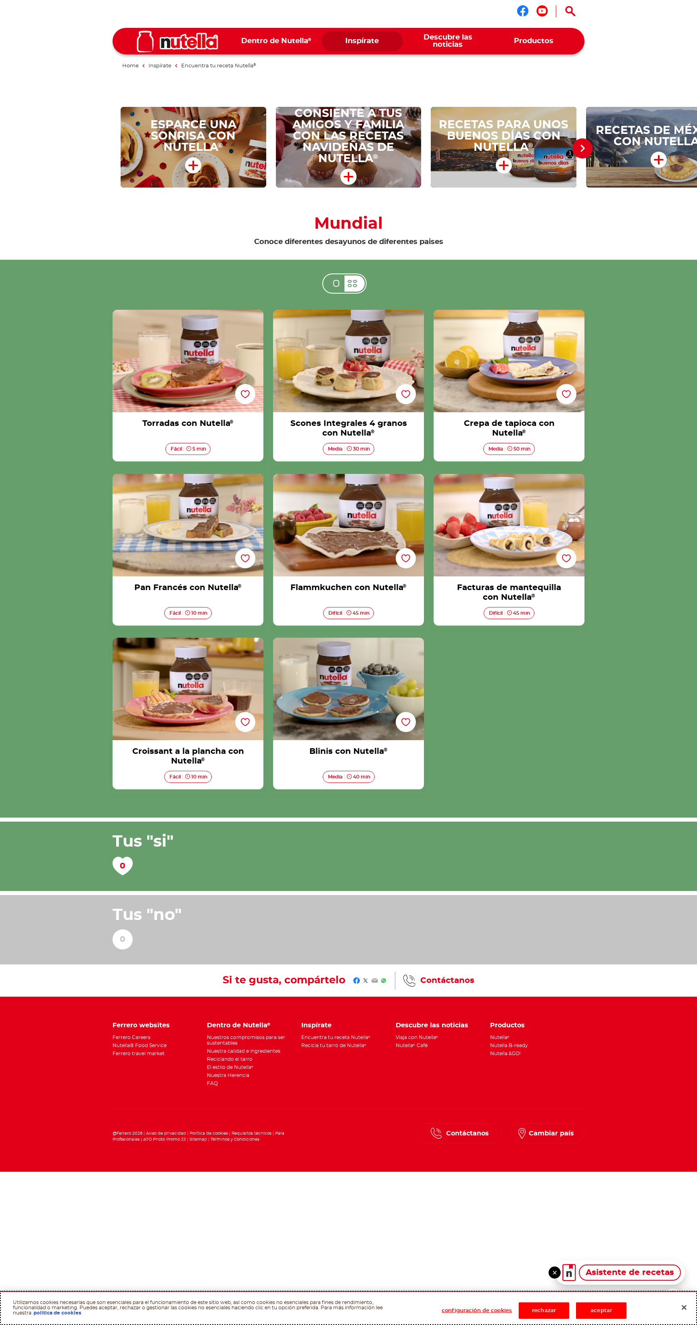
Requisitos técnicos (251, 1133)
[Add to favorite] (245, 394)
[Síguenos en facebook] (522, 11)
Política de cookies (209, 1133)
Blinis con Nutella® (348, 642)
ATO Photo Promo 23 (164, 1139)
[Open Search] (570, 11)
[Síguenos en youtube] (542, 11)
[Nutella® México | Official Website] (177, 41)
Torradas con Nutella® (187, 314)
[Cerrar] (684, 1308)
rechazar (544, 1310)
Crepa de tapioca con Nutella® (509, 314)
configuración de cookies (477, 1310)
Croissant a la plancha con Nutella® (188, 642)
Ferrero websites (141, 1025)
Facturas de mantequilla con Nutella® (509, 479)
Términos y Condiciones (235, 1139)
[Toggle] (555, 1273)
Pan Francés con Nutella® (188, 479)
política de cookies (57, 1313)
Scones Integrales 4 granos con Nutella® (348, 314)
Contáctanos (447, 981)
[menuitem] (276, 41)
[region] (348, 1308)
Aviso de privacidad (166, 1133)
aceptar (601, 1310)
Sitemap (198, 1139)
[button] (582, 148)
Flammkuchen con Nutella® (348, 479)
